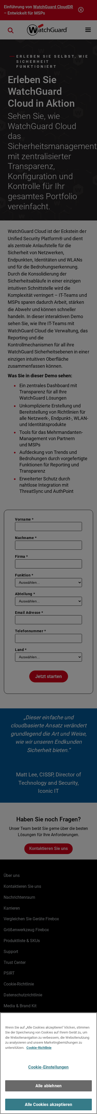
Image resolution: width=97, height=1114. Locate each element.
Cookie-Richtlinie (38, 1048)
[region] (48, 1063)
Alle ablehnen (48, 1085)
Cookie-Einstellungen (48, 1067)
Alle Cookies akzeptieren (48, 1104)
